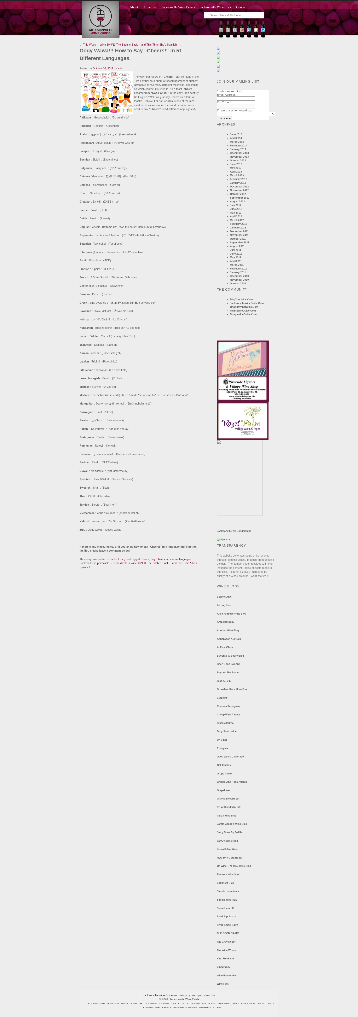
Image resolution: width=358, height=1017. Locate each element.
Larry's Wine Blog (227, 840)
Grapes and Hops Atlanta (232, 781)
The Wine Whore (226, 950)
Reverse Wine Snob (228, 874)
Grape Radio (224, 773)
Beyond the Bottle (228, 672)
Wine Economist (226, 975)
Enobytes (222, 748)
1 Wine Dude (224, 596)
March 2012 (237, 220)
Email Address (227, 94)
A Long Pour (224, 605)
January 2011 (238, 272)
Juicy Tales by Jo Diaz (230, 832)
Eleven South (96, 1004)
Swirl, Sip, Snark (226, 916)
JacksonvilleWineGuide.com (247, 303)
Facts (113, 559)
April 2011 (236, 261)
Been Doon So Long (228, 664)
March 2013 (237, 175)
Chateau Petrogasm (229, 706)
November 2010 (239, 279)
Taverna (195, 1004)
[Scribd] (256, 36)
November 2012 (239, 190)
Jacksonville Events (156, 1004)
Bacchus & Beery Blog (230, 655)
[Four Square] (263, 36)
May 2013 (235, 168)
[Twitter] (228, 36)
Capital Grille (180, 1004)
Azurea (217, 1007)
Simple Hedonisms (228, 891)
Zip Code (224, 102)
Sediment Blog (225, 883)
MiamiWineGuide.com (243, 310)
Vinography (223, 967)
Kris (120, 68)
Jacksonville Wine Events (178, 7)
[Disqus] (140, 621)
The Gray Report (226, 941)
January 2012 (238, 227)
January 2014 (238, 149)
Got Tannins (224, 765)
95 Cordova (209, 1004)
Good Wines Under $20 (230, 756)
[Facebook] (221, 36)
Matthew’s (205, 1007)
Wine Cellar (248, 1004)
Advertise (149, 7)
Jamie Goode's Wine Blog (232, 824)
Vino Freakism (225, 958)
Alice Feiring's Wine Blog (231, 613)
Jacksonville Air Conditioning (234, 531)
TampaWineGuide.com (243, 314)
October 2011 (238, 238)
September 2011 (239, 242)
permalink (103, 563)
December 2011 (239, 231)
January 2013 (238, 182)
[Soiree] (239, 514)
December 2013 (239, 153)
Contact (241, 7)
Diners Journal (225, 723)
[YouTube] (242, 36)
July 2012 (235, 205)
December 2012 (239, 186)
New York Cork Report (230, 857)
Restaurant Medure (185, 1007)
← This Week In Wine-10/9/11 (97, 44)
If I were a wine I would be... (235, 110)
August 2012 (237, 201)
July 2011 (235, 250)
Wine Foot (223, 983)
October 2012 (238, 194)
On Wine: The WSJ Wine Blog (234, 866)
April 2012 (236, 216)
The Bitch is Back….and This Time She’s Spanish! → (148, 44)
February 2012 (238, 223)
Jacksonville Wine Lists (215, 7)
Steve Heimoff (225, 908)
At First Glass (225, 647)
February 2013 (238, 179)
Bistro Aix (136, 1004)
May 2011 (235, 257)
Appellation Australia (229, 639)
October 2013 (238, 160)
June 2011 (236, 253)
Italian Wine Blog (226, 815)
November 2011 (239, 235)
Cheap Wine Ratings (229, 714)
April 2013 (236, 171)
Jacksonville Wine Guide (158, 995)
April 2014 (236, 138)
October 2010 (238, 283)
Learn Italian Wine (227, 849)
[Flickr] (235, 36)
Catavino (222, 697)
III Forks (166, 1007)
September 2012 (239, 197)
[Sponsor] (223, 539)
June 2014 (236, 134)
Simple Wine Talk (227, 899)
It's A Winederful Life (229, 807)
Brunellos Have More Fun (232, 689)
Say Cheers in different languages (171, 559)
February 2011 (238, 268)
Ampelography (225, 622)
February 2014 (238, 145)
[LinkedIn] (249, 36)
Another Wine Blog (228, 630)
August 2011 (237, 246)
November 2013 (239, 156)
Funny (122, 559)
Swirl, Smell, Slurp (227, 925)
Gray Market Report (228, 798)
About (134, 7)
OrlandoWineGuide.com (244, 307)
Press (235, 1004)
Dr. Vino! (222, 739)
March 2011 (237, 264)
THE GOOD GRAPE (228, 933)
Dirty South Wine (227, 731)
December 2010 (239, 276)
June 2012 (236, 209)
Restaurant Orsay (117, 1004)
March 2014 (237, 141)
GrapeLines (224, 790)
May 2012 (235, 212)
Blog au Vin (224, 681)
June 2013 (236, 164)
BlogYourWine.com (241, 299)
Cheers (145, 559)
